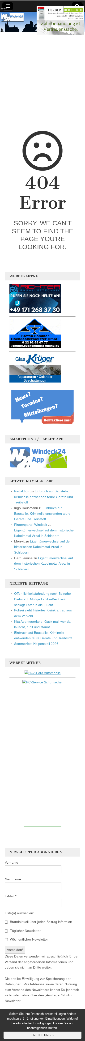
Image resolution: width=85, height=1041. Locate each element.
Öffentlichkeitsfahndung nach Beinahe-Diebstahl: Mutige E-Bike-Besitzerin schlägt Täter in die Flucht (43, 599)
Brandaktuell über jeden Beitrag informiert (40, 922)
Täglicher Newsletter (25, 931)
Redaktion (21, 491)
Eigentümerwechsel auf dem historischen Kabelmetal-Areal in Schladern (43, 546)
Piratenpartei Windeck (30, 524)
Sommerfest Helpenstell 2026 (36, 644)
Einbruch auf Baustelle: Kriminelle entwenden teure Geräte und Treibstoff (43, 496)
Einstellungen (43, 1035)
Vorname (11, 862)
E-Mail (10, 896)
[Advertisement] (42, 83)
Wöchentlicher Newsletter (28, 939)
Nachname (13, 879)
